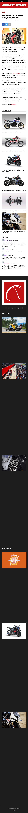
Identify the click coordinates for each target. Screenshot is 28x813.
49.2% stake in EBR (16, 73)
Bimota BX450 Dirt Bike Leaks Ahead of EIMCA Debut (13, 151)
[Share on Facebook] (3, 24)
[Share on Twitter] (6, 24)
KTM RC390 (22, 88)
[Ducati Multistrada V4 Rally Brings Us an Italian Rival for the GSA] (14, 201)
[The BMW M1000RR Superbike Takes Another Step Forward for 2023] (14, 160)
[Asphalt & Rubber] (14, 5)
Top (14, 810)
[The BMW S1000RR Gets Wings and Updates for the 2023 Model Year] (14, 221)
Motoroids (13, 104)
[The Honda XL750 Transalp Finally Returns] (14, 122)
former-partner (18, 47)
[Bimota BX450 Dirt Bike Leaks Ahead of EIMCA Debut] (14, 141)
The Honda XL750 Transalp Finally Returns (11, 131)
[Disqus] (14, 254)
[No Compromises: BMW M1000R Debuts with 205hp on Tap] (14, 180)
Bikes (3, 12)
